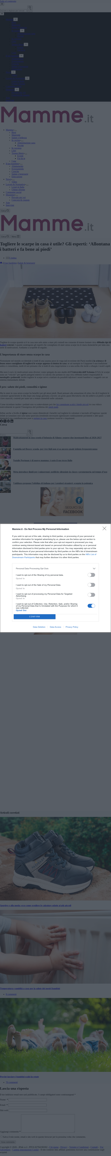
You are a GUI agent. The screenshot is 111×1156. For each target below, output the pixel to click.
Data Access (55, 627)
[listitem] (55, 568)
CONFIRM (34, 617)
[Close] (105, 529)
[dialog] (55, 578)
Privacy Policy (72, 627)
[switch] (91, 575)
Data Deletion (39, 627)
